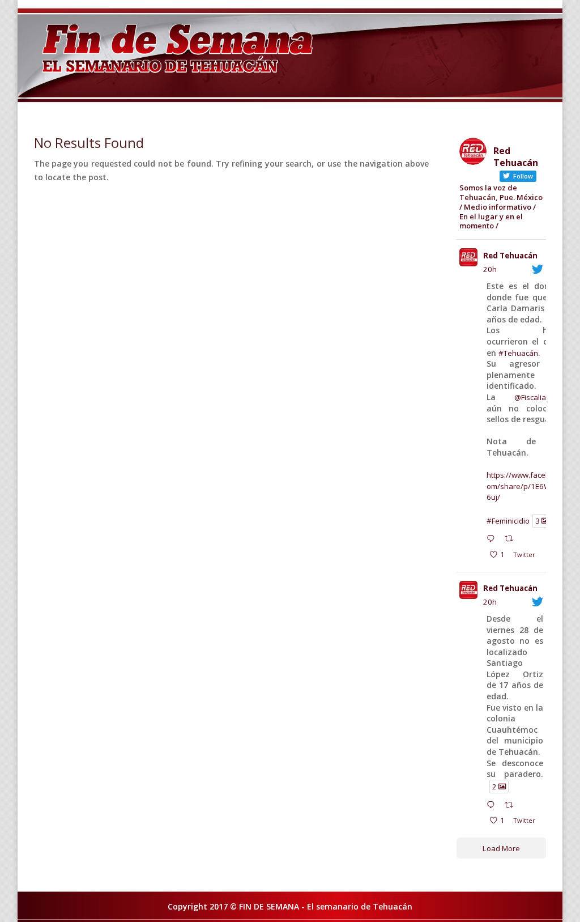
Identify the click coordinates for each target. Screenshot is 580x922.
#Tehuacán (518, 353)
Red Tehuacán (510, 255)
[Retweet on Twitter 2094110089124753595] (512, 806)
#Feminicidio (508, 520)
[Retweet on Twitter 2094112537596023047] (512, 540)
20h (490, 269)
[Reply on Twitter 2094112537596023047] (493, 540)
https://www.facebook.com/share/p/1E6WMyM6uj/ (527, 486)
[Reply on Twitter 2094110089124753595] (493, 806)
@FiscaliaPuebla (542, 397)
